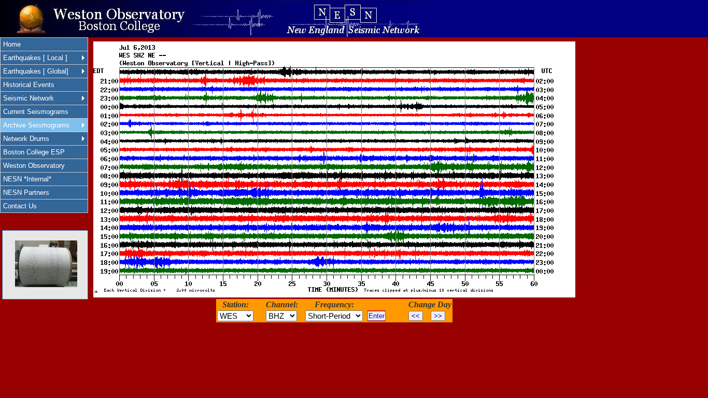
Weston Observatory (34, 165)
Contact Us (20, 206)
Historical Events (28, 85)
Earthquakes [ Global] (35, 71)
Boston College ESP (34, 152)
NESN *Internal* (27, 179)
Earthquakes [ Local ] (35, 58)
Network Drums (26, 139)
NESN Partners (26, 192)
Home (12, 44)
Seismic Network (28, 98)
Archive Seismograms (36, 125)
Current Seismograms (35, 112)
